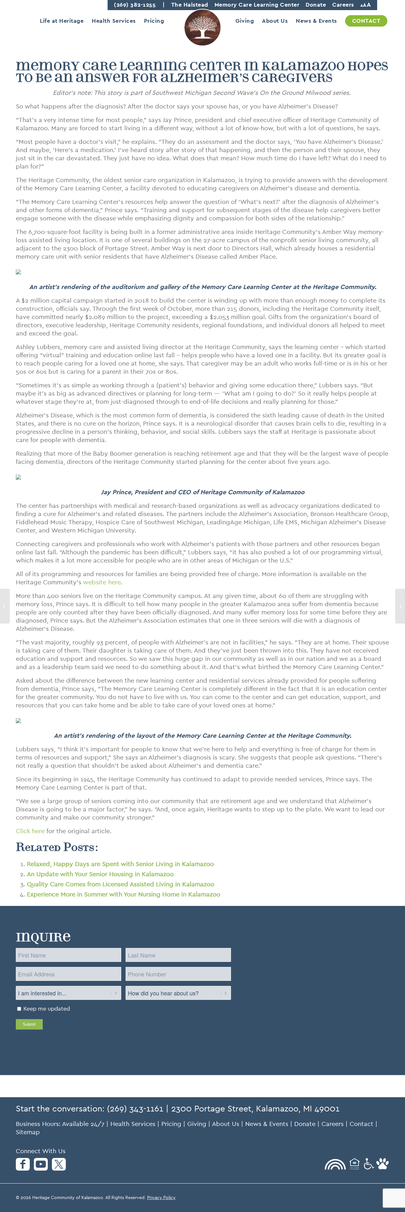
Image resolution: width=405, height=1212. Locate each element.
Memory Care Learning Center (257, 4)
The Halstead (189, 4)
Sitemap (28, 1132)
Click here (30, 831)
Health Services (132, 1124)
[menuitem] (62, 21)
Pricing (171, 1124)
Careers (343, 4)
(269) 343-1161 (135, 1109)
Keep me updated (46, 1009)
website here (102, 582)
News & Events (266, 1124)
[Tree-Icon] (202, 32)
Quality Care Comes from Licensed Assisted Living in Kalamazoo (120, 884)
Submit (29, 1024)
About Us (225, 1124)
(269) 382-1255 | (139, 4)
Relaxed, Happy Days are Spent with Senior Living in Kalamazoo (120, 864)
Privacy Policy (161, 1197)
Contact (361, 1124)
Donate (316, 4)
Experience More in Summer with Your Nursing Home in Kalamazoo (123, 894)
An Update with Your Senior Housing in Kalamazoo (100, 874)
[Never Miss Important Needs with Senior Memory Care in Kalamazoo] (5, 606)
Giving (196, 1124)
